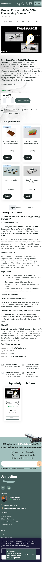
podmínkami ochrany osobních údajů (27, 468)
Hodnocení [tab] (20, 207)
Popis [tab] (12, 207)
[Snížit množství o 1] (4, 100)
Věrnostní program (7, 537)
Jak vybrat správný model (9, 522)
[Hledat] (22, 4)
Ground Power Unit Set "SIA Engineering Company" (12, 403)
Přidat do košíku (22, 101)
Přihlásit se (39, 464)
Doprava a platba (6, 516)
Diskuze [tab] (30, 207)
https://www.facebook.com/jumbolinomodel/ (3, 488)
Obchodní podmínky (7, 519)
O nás (3, 534)
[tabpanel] (13, 404)
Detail (7, 157)
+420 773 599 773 (10, 505)
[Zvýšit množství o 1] (12, 100)
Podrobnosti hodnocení (29, 21)
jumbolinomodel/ (9, 488)
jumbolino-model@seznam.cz (15, 508)
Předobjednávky (6, 525)
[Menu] (38, 4)
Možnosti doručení (8, 84)
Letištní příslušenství (18, 348)
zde (27, 546)
